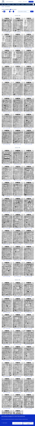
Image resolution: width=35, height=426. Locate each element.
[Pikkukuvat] (4, 11)
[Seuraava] (13, 11)
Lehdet (13, 4)
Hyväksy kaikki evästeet (17, 423)
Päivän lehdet (18, 4)
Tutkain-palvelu (27, 4)
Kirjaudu (31, 1)
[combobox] (11, 11)
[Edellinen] (9, 11)
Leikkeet (22, 4)
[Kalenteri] (2, 11)
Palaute (20, 1)
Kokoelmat (8, 4)
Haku (5, 4)
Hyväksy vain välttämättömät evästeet (28, 423)
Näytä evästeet (5, 422)
